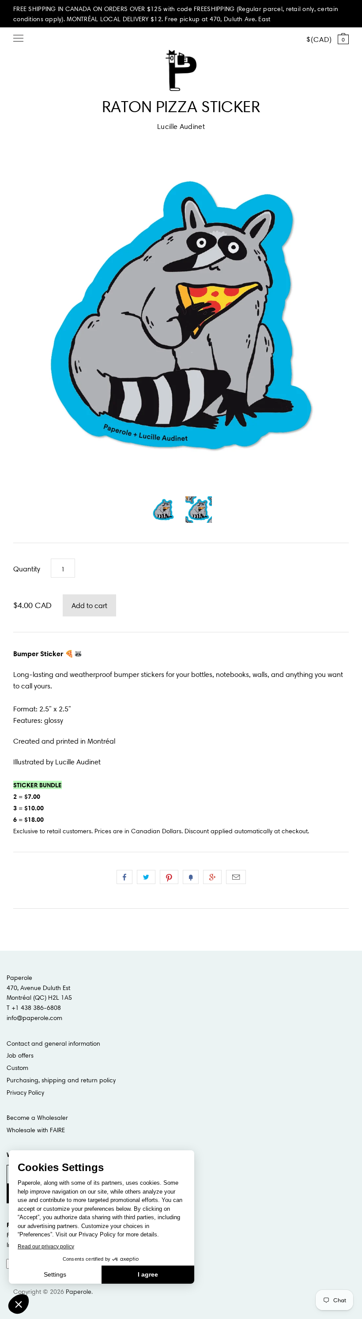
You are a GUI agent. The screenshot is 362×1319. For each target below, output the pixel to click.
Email (236, 877)
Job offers (20, 1055)
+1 (212, 877)
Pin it (169, 877)
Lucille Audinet (181, 126)
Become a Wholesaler (37, 1118)
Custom (17, 1068)
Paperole (78, 1292)
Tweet (146, 877)
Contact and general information (53, 1043)
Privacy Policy (25, 1092)
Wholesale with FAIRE (36, 1130)
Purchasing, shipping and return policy (61, 1080)
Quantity (26, 568)
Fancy (191, 877)
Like (124, 877)
